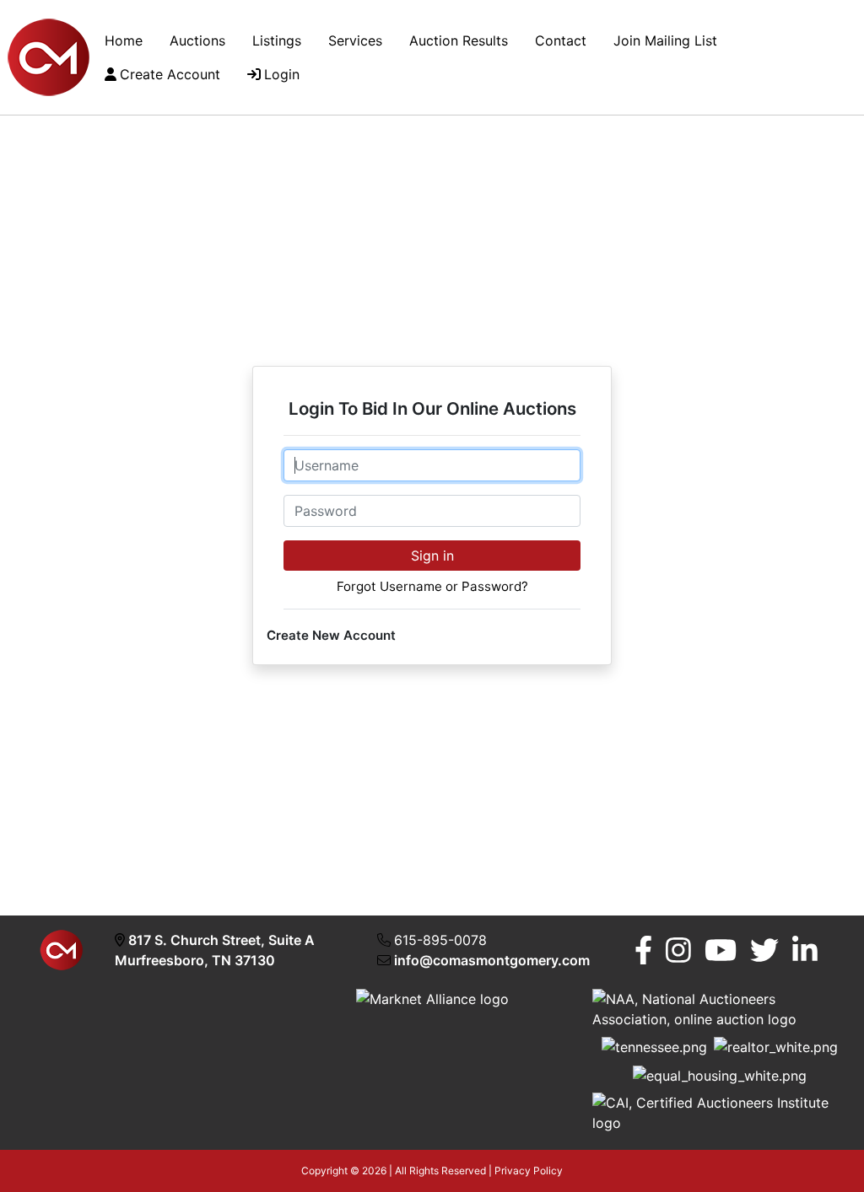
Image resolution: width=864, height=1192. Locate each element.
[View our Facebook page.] (643, 950)
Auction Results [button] (458, 40)
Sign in (432, 555)
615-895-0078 (440, 940)
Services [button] (355, 40)
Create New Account (331, 635)
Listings (276, 40)
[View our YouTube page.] (721, 950)
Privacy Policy (528, 1170)
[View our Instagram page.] (678, 950)
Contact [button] (560, 40)
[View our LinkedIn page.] (805, 950)
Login (282, 74)
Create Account (170, 74)
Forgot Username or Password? (432, 586)
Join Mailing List (665, 40)
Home (124, 40)
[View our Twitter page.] (764, 950)
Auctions (197, 40)
